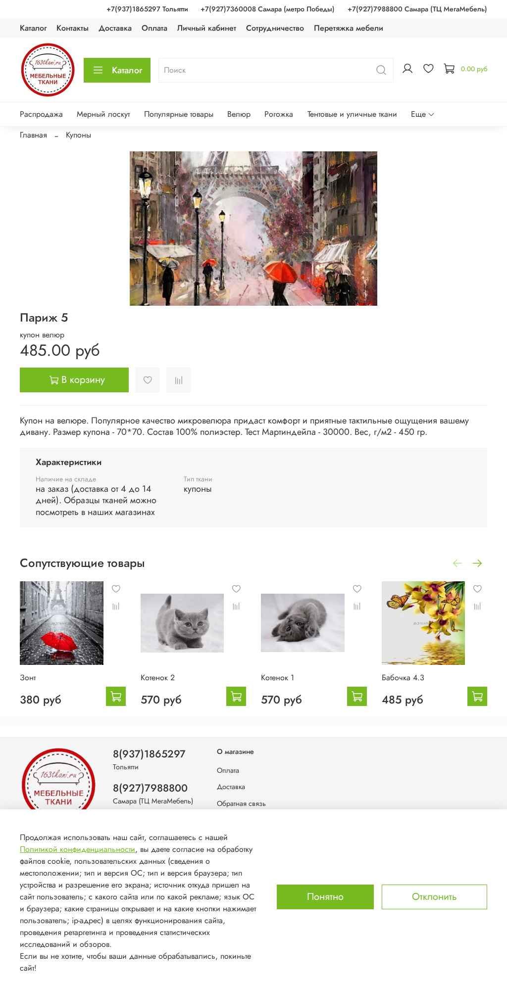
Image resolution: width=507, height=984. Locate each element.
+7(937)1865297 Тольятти (147, 9)
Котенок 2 (158, 677)
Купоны (78, 135)
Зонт (28, 677)
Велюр (239, 114)
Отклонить (434, 897)
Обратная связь (241, 803)
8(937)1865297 (149, 754)
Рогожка (278, 114)
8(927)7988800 (150, 788)
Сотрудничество (275, 28)
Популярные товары (178, 114)
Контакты (72, 28)
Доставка (115, 28)
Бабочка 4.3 (403, 677)
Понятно (325, 897)
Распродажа (41, 114)
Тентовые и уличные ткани (352, 114)
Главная (33, 135)
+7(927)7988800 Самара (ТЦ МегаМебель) (417, 9)
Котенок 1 (277, 677)
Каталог (33, 28)
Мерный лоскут (103, 114)
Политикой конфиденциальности (77, 849)
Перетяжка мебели (348, 28)
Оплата (154, 28)
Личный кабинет (206, 28)
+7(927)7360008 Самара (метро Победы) (268, 9)
